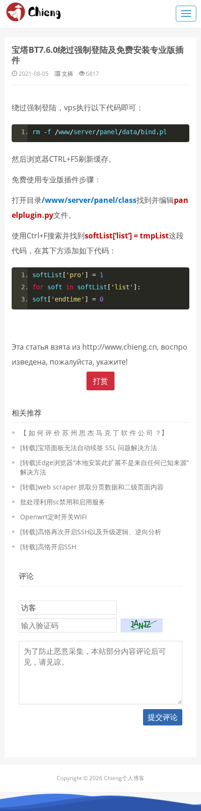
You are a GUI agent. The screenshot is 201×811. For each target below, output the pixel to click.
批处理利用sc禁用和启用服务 (62, 501)
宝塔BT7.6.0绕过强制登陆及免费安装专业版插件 (98, 54)
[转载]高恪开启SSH (48, 546)
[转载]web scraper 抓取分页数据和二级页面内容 (92, 486)
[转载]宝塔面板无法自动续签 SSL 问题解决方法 (88, 447)
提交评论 (163, 717)
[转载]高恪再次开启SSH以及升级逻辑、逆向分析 (90, 531)
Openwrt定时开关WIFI (53, 516)
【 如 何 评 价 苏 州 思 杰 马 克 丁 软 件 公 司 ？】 (94, 432)
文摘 (67, 74)
